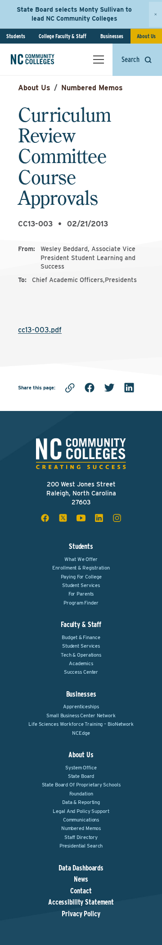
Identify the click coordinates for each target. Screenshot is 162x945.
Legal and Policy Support (81, 811)
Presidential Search (81, 846)
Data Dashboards (81, 868)
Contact (80, 891)
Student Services (81, 585)
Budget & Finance (81, 637)
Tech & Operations (81, 655)
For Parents (81, 594)
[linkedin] (129, 387)
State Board (81, 776)
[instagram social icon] (117, 517)
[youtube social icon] (81, 517)
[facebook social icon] (45, 517)
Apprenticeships (81, 706)
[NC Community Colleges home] (44, 59)
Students (15, 36)
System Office (80, 767)
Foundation (81, 793)
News (81, 879)
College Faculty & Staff (62, 36)
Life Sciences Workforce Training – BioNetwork (81, 724)
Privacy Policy (81, 914)
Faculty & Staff (81, 624)
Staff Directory (81, 837)
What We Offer (80, 559)
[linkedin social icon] (99, 517)
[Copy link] (69, 387)
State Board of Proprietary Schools (81, 785)
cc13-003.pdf (40, 330)
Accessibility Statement (81, 902)
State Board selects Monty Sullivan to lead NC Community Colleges (74, 14)
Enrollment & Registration (80, 568)
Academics (81, 663)
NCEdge (81, 733)
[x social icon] (63, 517)
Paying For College (81, 577)
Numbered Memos (92, 88)
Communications (81, 820)
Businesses (111, 36)
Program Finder (80, 603)
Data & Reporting (81, 802)
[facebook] (89, 387)
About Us (146, 36)
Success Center (81, 672)
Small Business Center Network (81, 715)
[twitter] (109, 387)
